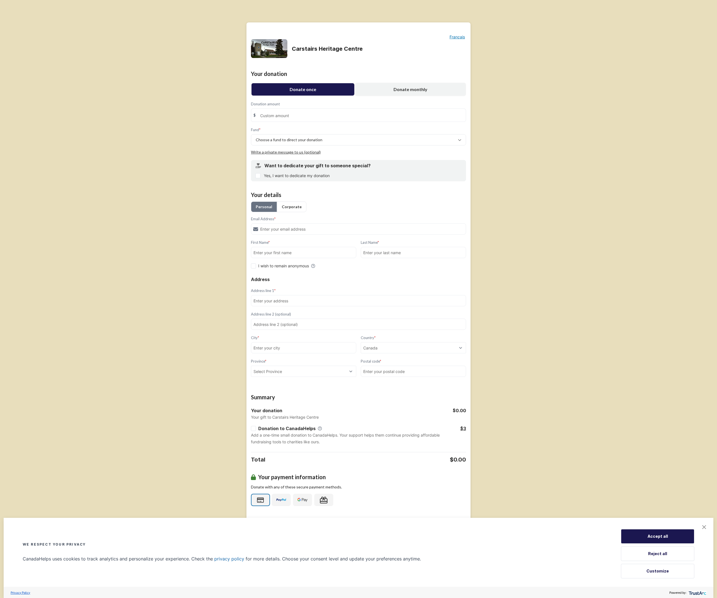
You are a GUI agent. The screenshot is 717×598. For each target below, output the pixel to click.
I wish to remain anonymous (283, 265)
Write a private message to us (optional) (286, 152)
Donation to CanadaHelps (287, 428)
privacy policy (229, 559)
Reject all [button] (657, 553)
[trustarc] (696, 592)
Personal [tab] (264, 206)
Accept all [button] (658, 536)
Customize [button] (657, 571)
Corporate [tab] (292, 206)
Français (457, 36)
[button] (704, 527)
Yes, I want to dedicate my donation (297, 175)
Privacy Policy (20, 592)
